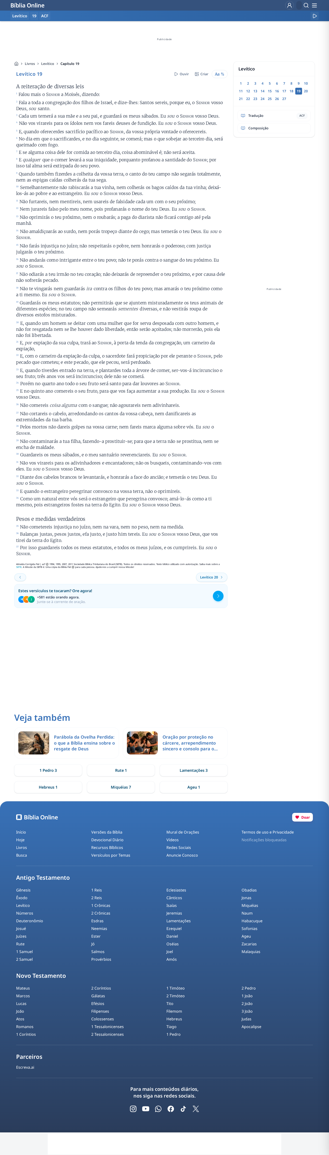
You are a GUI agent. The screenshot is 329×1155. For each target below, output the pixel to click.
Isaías (171, 905)
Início (21, 832)
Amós (171, 959)
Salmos (98, 951)
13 (255, 91)
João (20, 1011)
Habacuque (252, 920)
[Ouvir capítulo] (314, 16)
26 (277, 98)
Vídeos (172, 839)
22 (248, 98)
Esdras (97, 920)
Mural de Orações (182, 832)
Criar (204, 74)
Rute (20, 944)
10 (306, 83)
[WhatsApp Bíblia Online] (158, 1109)
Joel (169, 951)
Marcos (23, 995)
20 (306, 91)
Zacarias (249, 944)
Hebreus (174, 1019)
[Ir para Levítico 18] (20, 577)
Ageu (246, 936)
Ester (96, 936)
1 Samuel (24, 951)
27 (284, 98)
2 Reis (96, 897)
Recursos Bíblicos (107, 847)
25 (270, 98)
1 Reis (96, 890)
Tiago (171, 1026)
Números (24, 913)
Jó (93, 944)
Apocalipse (251, 1026)
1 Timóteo (175, 988)
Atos (20, 1019)
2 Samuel (24, 959)
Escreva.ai (25, 1067)
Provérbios (101, 959)
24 (262, 98)
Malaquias (251, 951)
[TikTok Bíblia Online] (183, 1109)
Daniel (172, 936)
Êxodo (21, 897)
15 (270, 91)
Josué (21, 928)
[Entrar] (289, 5)
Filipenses (100, 1011)
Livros (30, 63)
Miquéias (250, 905)
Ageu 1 (193, 787)
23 (255, 98)
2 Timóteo (175, 995)
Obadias (249, 890)
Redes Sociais (178, 847)
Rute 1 (121, 770)
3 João (247, 1011)
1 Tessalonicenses (107, 1026)
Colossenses (102, 1019)
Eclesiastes (176, 890)
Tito (169, 1003)
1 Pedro (173, 1034)
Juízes (21, 936)
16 (277, 91)
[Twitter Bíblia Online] (196, 1109)
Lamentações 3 (194, 770)
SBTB (18, 567)
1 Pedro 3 (48, 770)
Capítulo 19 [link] (69, 63)
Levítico (47, 63)
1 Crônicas (100, 905)
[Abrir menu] (314, 5)
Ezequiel (174, 928)
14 (262, 91)
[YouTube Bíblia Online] (146, 1109)
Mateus (23, 988)
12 (248, 91)
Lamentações (178, 920)
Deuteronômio (29, 920)
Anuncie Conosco (182, 855)
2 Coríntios (101, 988)
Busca (21, 855)
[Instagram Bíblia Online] (133, 1109)
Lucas (21, 1003)
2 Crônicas (100, 913)
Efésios (97, 1003)
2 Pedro (249, 988)
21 (241, 98)
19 (34, 16)
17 (284, 91)
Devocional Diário (107, 839)
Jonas (246, 897)
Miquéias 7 (121, 787)
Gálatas (98, 995)
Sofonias (249, 928)
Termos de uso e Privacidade (268, 832)
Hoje (20, 839)
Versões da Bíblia (106, 832)
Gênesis (23, 890)
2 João (247, 1003)
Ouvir (184, 74)
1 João (247, 995)
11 (241, 91)
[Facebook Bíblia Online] (171, 1109)
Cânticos (174, 897)
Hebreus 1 (48, 787)
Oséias (172, 944)
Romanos (24, 1026)
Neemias (99, 928)
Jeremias (174, 913)
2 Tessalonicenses (107, 1034)
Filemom (174, 1011)
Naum (247, 913)
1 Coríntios (26, 1034)
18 (291, 91)
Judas (246, 1019)
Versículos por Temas (110, 855)
